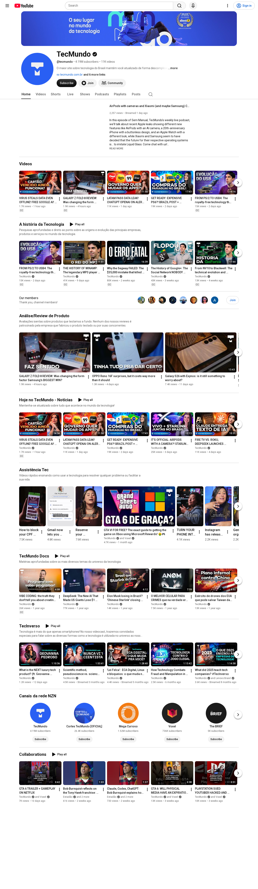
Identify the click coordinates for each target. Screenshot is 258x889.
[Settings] (227, 5)
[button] (116, 148)
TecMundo (25, 276)
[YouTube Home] (23, 5)
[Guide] (7, 5)
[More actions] (59, 199)
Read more (116, 148)
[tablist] (129, 94)
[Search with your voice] (193, 6)
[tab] (26, 94)
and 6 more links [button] (94, 74)
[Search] (179, 6)
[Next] (238, 183)
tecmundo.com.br (71, 74)
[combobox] (120, 5)
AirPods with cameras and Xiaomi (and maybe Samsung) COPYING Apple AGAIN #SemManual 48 (149, 106)
